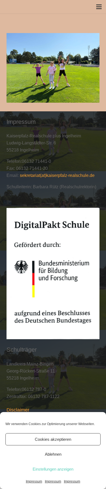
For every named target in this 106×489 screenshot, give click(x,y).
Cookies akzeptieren (53, 439)
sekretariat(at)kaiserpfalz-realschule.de (57, 175)
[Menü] (99, 7)
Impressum (34, 481)
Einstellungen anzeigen (53, 469)
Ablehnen (53, 454)
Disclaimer (18, 410)
